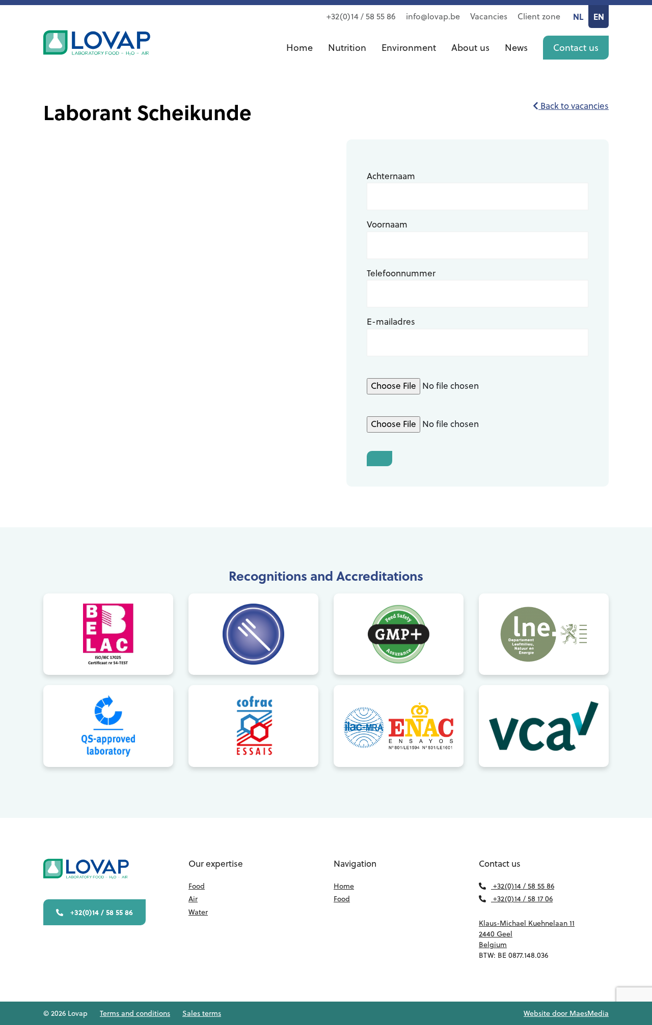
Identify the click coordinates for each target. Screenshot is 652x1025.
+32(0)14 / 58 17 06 (522, 899)
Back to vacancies (573, 106)
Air (193, 899)
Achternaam (391, 176)
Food (196, 886)
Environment (409, 47)
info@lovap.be (433, 16)
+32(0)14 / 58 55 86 (361, 16)
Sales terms (201, 1013)
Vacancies (488, 16)
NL (578, 16)
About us (470, 47)
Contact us (576, 47)
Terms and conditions (135, 1013)
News (516, 47)
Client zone (539, 16)
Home (299, 47)
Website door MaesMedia (566, 1013)
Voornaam (387, 224)
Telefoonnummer (401, 273)
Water (198, 912)
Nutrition (347, 47)
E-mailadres (391, 322)
